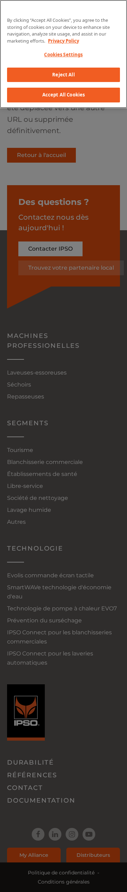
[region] (63, 54)
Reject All (63, 74)
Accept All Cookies (63, 95)
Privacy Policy (63, 41)
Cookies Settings (63, 54)
